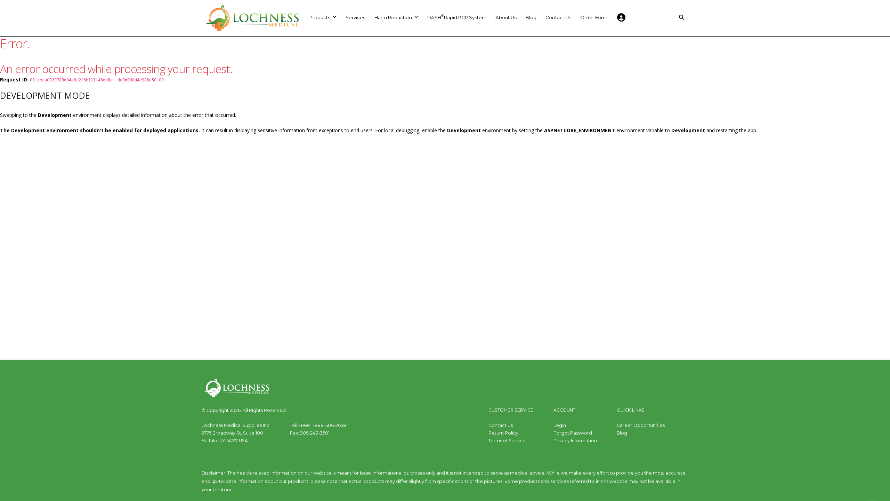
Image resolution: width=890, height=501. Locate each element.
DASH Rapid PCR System (456, 16)
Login (559, 425)
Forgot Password (572, 433)
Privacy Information (575, 440)
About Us (506, 17)
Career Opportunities (641, 425)
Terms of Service (507, 440)
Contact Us (558, 17)
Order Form (593, 17)
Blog (531, 17)
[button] (396, 17)
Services (355, 17)
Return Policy (503, 433)
